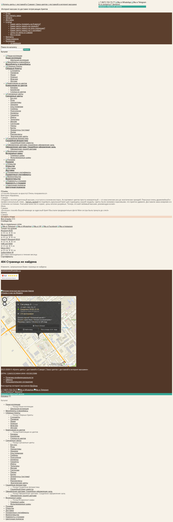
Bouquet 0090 (7, 235)
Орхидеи (14, 105)
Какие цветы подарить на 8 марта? (25, 24)
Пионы (13, 126)
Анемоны (14, 113)
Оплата (9, 18)
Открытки (10, 508)
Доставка (10, 20)
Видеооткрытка (12, 515)
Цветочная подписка (15, 519)
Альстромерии (16, 107)
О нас (8, 13)
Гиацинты (14, 115)
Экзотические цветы (19, 136)
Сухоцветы (15, 71)
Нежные (14, 77)
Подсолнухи (15, 111)
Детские (13, 81)
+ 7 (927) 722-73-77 (107, 2)
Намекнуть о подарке (15, 517)
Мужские (14, 79)
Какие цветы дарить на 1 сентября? (25, 30)
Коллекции (10, 41)
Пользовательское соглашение (19, 382)
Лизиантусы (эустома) (20, 130)
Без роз (13, 98)
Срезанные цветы (13, 441)
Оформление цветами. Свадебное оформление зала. (29, 491)
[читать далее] (32, 202)
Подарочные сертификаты (17, 513)
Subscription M (7, 252)
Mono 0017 (5, 248)
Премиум (14, 73)
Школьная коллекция (19, 60)
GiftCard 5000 (7, 244)
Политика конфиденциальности (19, 378)
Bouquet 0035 (7, 231)
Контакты (10, 37)
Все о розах (15, 35)
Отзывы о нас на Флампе (12, 293)
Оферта (9, 380)
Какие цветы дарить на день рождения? (27, 28)
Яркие (13, 75)
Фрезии (13, 122)
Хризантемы (15, 102)
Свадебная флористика (16, 485)
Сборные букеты (13, 413)
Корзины (14, 88)
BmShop (34, 386)
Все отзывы (6, 219)
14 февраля (15, 43)
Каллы (13, 128)
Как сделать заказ (13, 16)
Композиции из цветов (15, 430)
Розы (12, 100)
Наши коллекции (13, 404)
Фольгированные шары (20, 158)
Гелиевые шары (17, 155)
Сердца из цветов (18, 92)
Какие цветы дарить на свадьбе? (24, 26)
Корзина (4, 396)
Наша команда (12, 39)
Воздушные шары (13, 498)
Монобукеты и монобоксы (17, 411)
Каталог (4, 398)
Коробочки (15, 90)
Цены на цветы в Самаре (21, 33)
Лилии (13, 132)
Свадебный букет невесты (22, 143)
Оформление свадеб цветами (23, 149)
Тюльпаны (14, 119)
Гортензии (14, 124)
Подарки (9, 506)
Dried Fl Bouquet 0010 (10, 239)
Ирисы (13, 117)
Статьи (9, 22)
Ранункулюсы (16, 134)
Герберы (14, 109)
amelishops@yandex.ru (11, 271)
